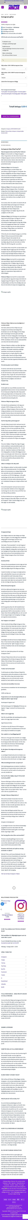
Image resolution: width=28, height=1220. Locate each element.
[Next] (27, 912)
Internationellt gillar (6, 93)
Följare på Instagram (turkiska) (21, 917)
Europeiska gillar (12, 91)
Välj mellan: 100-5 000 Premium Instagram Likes (13, 73)
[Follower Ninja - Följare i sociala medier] (14, 7)
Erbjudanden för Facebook (14, 1208)
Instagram (13, 14)
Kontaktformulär (5, 943)
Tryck (2, 1214)
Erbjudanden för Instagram (14, 1205)
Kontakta (7, 1214)
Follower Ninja (8, 131)
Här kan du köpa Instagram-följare (10, 873)
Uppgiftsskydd (15, 1214)
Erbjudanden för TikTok (14, 1207)
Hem (2, 14)
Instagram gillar (20, 131)
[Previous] (1, 912)
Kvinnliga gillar (16, 93)
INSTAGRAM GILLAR (15, 128)
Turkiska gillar (22, 91)
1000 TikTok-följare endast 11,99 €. (14, 0)
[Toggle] (26, 957)
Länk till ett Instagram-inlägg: (9, 81)
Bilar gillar (24, 93)
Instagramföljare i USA (7, 916)
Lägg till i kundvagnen (11, 116)
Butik (6, 14)
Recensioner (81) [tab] (5, 145)
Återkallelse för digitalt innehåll (10, 1216)
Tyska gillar (4, 91)
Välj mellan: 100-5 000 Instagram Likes (12, 65)
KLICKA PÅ (15, 943)
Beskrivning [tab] (4, 142)
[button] (2, 7)
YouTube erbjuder (14, 1206)
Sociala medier (4, 133)
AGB (21, 1216)
